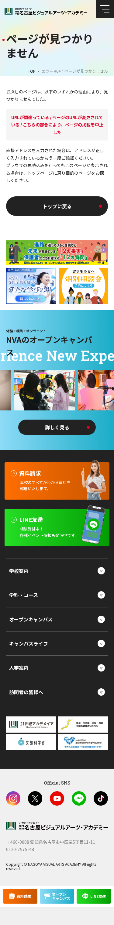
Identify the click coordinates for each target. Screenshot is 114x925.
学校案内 (19, 570)
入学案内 (19, 667)
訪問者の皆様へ (26, 692)
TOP (32, 71)
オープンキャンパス (31, 619)
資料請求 (24, 896)
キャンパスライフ (28, 643)
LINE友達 (98, 896)
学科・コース (23, 595)
